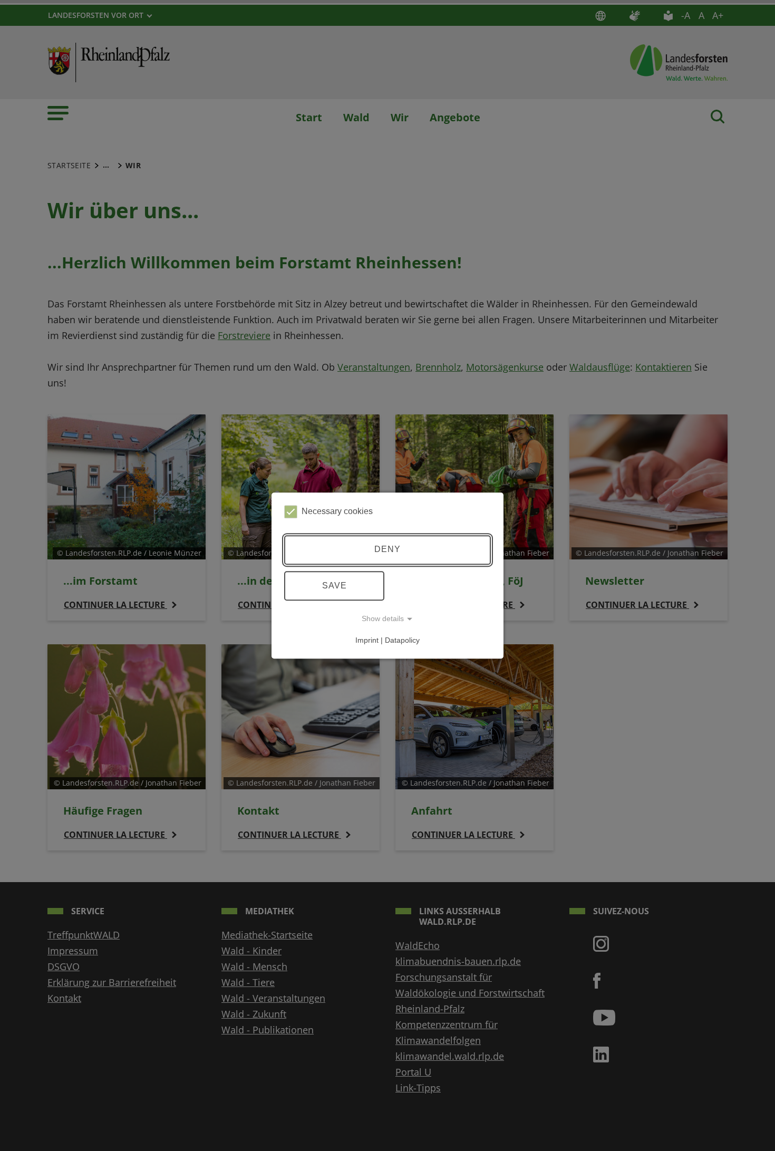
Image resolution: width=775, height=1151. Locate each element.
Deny (387, 549)
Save (334, 585)
